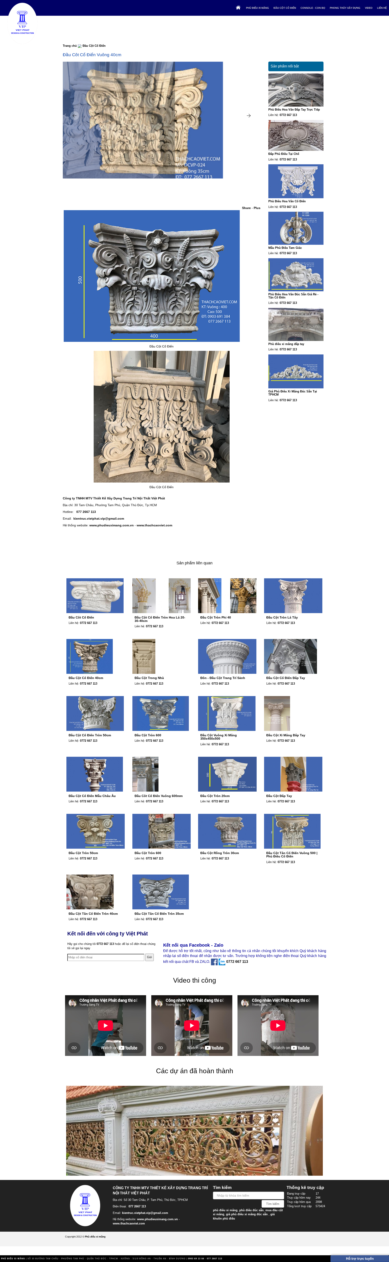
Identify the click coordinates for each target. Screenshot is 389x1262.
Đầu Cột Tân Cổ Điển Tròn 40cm (93, 913)
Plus (257, 208)
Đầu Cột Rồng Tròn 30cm (219, 853)
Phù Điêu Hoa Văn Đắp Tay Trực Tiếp (294, 109)
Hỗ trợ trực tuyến (360, 1258)
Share (246, 208)
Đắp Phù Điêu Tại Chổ (283, 154)
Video (369, 8)
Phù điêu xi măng (257, 8)
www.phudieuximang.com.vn (111, 525)
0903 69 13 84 (196, 1259)
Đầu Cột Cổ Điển (285, 8)
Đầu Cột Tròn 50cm (83, 853)
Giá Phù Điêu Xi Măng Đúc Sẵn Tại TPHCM (292, 393)
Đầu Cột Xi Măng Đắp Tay (285, 735)
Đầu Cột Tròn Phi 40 (215, 617)
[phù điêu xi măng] (86, 1204)
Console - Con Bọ (313, 8)
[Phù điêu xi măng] (22, 22)
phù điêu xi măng (225, 1210)
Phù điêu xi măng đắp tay (286, 344)
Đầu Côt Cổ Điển (81, 617)
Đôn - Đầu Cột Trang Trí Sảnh (222, 678)
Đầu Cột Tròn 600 (148, 735)
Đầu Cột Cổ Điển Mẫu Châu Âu (92, 796)
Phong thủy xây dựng (345, 8)
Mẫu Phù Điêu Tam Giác (285, 247)
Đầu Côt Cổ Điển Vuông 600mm (159, 796)
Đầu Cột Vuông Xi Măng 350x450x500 (218, 736)
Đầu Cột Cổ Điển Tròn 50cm (90, 735)
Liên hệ (382, 8)
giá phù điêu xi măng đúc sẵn (247, 1214)
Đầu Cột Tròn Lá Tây (282, 617)
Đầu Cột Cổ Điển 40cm (86, 678)
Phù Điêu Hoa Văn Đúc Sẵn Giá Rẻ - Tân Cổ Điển (293, 296)
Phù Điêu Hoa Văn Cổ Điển (287, 201)
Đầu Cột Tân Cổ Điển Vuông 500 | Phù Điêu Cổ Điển (291, 854)
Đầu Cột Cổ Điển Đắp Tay (285, 678)
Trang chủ (70, 45)
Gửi (149, 957)
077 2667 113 (86, 512)
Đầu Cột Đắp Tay (279, 796)
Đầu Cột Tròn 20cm (215, 796)
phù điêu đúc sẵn (251, 1210)
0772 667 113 (288, 115)
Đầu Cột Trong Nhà (149, 678)
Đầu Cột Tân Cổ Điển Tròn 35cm (159, 913)
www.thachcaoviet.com (154, 525)
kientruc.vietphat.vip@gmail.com (98, 518)
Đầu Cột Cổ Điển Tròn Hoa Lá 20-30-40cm (160, 619)
